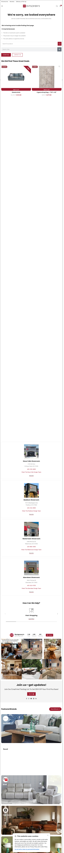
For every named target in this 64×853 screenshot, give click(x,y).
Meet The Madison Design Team (31, 511)
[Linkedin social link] (36, 698)
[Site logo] (31, 6)
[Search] (56, 6)
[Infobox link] (31, 727)
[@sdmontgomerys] (11, 635)
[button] (16, 90)
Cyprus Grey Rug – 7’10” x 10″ (47, 92)
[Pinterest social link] (33, 698)
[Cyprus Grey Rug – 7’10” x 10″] (47, 77)
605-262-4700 (31, 585)
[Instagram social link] (29, 698)
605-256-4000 (31, 508)
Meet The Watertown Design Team (31, 549)
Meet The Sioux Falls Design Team (31, 472)
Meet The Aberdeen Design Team (31, 588)
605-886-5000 (31, 546)
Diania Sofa (16, 92)
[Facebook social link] (27, 698)
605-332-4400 (31, 469)
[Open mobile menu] (2, 6)
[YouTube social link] (31, 698)
